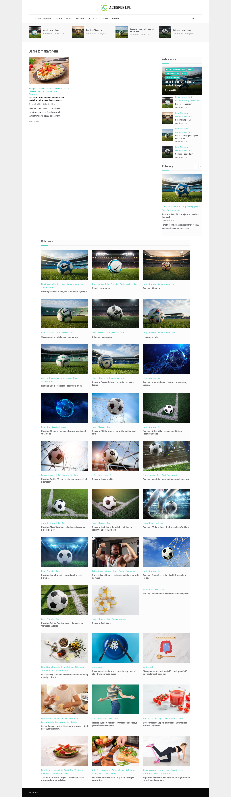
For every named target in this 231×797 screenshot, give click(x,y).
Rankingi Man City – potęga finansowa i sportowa (166, 479)
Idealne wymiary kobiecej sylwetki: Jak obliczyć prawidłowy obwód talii (114, 724)
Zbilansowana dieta (47, 671)
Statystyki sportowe (172, 77)
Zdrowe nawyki (157, 719)
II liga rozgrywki (180, 30)
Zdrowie (80, 18)
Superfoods (146, 719)
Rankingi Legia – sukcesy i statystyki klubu (61, 385)
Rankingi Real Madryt (102, 623)
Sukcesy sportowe (47, 382)
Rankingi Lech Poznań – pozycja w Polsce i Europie (61, 576)
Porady (58, 18)
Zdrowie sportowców (62, 722)
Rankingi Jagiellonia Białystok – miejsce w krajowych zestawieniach (112, 528)
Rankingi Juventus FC (102, 479)
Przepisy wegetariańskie (54, 770)
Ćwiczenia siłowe (163, 770)
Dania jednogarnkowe (37, 89)
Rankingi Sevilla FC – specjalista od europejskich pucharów (64, 480)
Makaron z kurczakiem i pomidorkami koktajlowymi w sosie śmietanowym (46, 99)
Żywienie (74, 722)
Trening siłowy (130, 571)
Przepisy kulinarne (50, 91)
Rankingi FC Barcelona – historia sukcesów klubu (166, 527)
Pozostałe (93, 18)
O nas (105, 18)
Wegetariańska (46, 773)
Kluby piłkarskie (67, 475)
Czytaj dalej (34, 122)
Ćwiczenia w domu (177, 770)
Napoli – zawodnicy (183, 104)
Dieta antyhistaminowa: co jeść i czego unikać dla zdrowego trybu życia (114, 672)
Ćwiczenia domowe (149, 770)
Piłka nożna (179, 101)
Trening (121, 571)
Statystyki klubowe (72, 378)
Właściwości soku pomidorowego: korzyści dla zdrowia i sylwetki (165, 724)
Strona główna (43, 18)
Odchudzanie (101, 719)
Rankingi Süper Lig (51, 30)
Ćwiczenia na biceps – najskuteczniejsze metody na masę (115, 576)
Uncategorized (97, 667)
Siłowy (115, 571)
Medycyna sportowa (60, 719)
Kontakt (116, 18)
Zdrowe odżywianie (62, 671)
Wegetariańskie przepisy (61, 773)
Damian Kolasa (48, 34)
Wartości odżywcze (118, 770)
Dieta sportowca (46, 719)
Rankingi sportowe (172, 73)
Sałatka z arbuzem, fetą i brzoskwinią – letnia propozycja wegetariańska (62, 779)
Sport (69, 18)
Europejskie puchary (48, 475)
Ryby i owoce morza (103, 770)
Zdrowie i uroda (73, 719)
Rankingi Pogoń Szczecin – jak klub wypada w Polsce (164, 576)
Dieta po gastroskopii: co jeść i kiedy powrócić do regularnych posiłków (165, 672)
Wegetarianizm (79, 770)
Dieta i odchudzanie (53, 667)
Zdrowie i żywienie (47, 722)
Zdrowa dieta (96, 773)
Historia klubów (97, 475)
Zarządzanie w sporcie (59, 427)
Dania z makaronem (54, 89)
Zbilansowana (34, 94)
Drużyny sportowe (181, 97)
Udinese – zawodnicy (139, 30)
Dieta (40, 91)
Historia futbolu (148, 589)
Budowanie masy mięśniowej (101, 571)
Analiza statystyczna (48, 523)
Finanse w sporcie (149, 475)
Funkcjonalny (147, 773)
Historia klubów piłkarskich (175, 69)
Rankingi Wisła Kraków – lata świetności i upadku (166, 593)
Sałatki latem (68, 770)
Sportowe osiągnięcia (119, 619)
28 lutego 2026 (182, 107)
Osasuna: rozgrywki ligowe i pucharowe (59, 337)
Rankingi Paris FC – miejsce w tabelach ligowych (64, 291)
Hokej (190, 69)
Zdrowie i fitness (165, 773)
